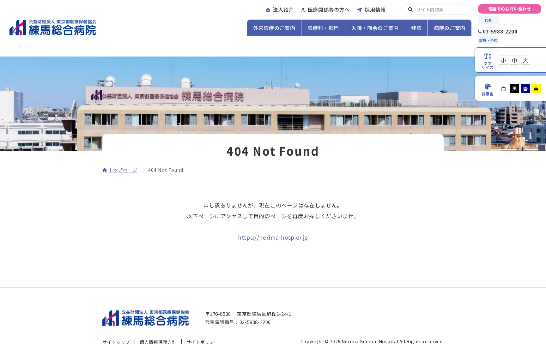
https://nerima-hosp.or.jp (273, 237)
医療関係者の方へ (329, 9)
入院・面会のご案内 (375, 28)
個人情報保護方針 (158, 342)
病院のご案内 (449, 28)
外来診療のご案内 (274, 28)
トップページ (123, 170)
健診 (416, 28)
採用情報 (375, 9)
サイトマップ (116, 342)
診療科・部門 (323, 28)
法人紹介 (283, 9)
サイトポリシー (202, 342)
